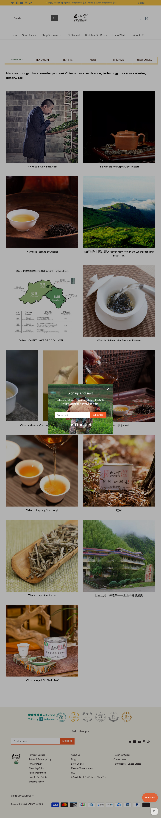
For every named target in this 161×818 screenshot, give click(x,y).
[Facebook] (76, 424)
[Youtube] (81, 424)
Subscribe (98, 415)
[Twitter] (71, 424)
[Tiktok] (90, 424)
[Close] (108, 388)
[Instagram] (85, 424)
